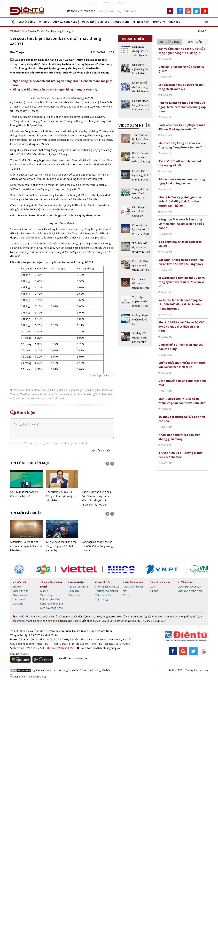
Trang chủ (13, 22)
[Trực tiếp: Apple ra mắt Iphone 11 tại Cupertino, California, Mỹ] (135, 302)
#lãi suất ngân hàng (70, 390)
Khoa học (174, 21)
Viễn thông (46, 595)
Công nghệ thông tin (52, 603)
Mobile (44, 590)
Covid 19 (115, 620)
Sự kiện (17, 586)
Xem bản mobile (19, 654)
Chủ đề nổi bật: (24, 616)
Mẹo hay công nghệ (51, 607)
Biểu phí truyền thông (110, 11)
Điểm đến (73, 590)
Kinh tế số (103, 21)
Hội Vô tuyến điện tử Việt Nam (50, 616)
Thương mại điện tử (106, 590)
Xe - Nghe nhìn (141, 21)
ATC (94, 2)
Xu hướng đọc (169, 41)
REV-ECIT (107, 2)
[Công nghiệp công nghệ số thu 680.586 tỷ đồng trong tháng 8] (98, 536)
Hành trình (74, 595)
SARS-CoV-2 (102, 620)
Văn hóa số (19, 599)
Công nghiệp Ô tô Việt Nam (153, 616)
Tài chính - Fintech (105, 595)
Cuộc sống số (20, 590)
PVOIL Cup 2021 (157, 620)
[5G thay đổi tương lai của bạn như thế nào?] (135, 337)
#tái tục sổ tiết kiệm (52, 398)
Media (126, 595)
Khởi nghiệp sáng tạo (107, 586)
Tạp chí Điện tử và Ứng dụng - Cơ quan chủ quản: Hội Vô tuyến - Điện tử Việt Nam (61, 631)
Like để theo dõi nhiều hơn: (73, 658)
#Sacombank (31, 394)
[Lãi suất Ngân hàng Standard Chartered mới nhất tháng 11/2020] (135, 106)
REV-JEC (122, 2)
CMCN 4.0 (140, 620)
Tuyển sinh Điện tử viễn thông (77, 620)
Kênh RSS (176, 670)
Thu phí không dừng (180, 616)
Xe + (152, 586)
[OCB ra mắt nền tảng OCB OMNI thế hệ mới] (26, 484)
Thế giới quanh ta (78, 586)
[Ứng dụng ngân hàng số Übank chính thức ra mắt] (135, 70)
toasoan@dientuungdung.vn (103, 648)
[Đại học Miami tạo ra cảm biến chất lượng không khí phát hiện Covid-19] (135, 158)
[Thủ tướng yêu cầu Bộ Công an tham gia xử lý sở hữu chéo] (62, 486)
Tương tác (159, 21)
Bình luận (195, 41)
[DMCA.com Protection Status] (20, 670)
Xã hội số (44, 21)
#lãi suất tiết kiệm (30, 390)
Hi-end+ (155, 590)
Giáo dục (18, 603)
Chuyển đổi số (27, 21)
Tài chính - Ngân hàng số (60, 31)
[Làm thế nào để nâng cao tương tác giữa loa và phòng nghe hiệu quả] (135, 284)
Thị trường (101, 599)
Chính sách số (20, 595)
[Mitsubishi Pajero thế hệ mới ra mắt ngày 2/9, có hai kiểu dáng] (26, 536)
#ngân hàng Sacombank (53, 394)
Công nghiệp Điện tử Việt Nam (119, 616)
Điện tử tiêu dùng (50, 599)
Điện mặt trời (93, 616)
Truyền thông (121, 21)
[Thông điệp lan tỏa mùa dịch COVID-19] (135, 194)
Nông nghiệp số (50, 620)
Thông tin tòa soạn (197, 670)
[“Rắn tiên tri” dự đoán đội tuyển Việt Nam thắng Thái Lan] (135, 248)
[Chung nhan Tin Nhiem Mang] (28, 676)
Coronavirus (127, 620)
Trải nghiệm (87, 21)
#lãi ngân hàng (49, 390)
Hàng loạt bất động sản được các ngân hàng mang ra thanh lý (55, 89)
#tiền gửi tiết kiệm (97, 394)
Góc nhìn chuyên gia (189, 586)
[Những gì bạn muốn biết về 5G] (135, 320)
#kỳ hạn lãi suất (77, 394)
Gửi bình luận (103, 450)
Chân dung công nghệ (190, 590)
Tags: (16, 390)
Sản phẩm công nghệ (65, 21)
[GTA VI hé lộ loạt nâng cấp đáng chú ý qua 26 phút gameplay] (62, 536)
